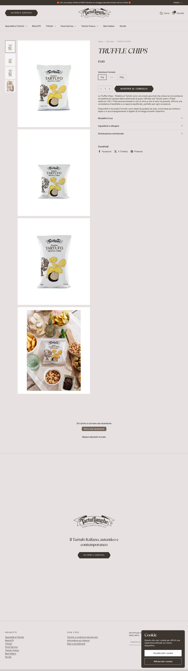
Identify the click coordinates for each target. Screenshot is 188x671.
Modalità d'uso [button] (105, 118)
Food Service (11, 647)
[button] (164, 13)
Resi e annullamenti (76, 644)
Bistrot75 (9, 640)
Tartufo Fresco (12, 650)
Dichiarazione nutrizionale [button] (111, 133)
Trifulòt (8, 644)
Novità (8, 657)
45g (112, 77)
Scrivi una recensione (94, 429)
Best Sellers (10, 653)
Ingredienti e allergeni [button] (108, 126)
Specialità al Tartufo (14, 637)
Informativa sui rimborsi (78, 640)
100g (121, 77)
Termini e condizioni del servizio (82, 637)
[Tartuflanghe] (94, 13)
